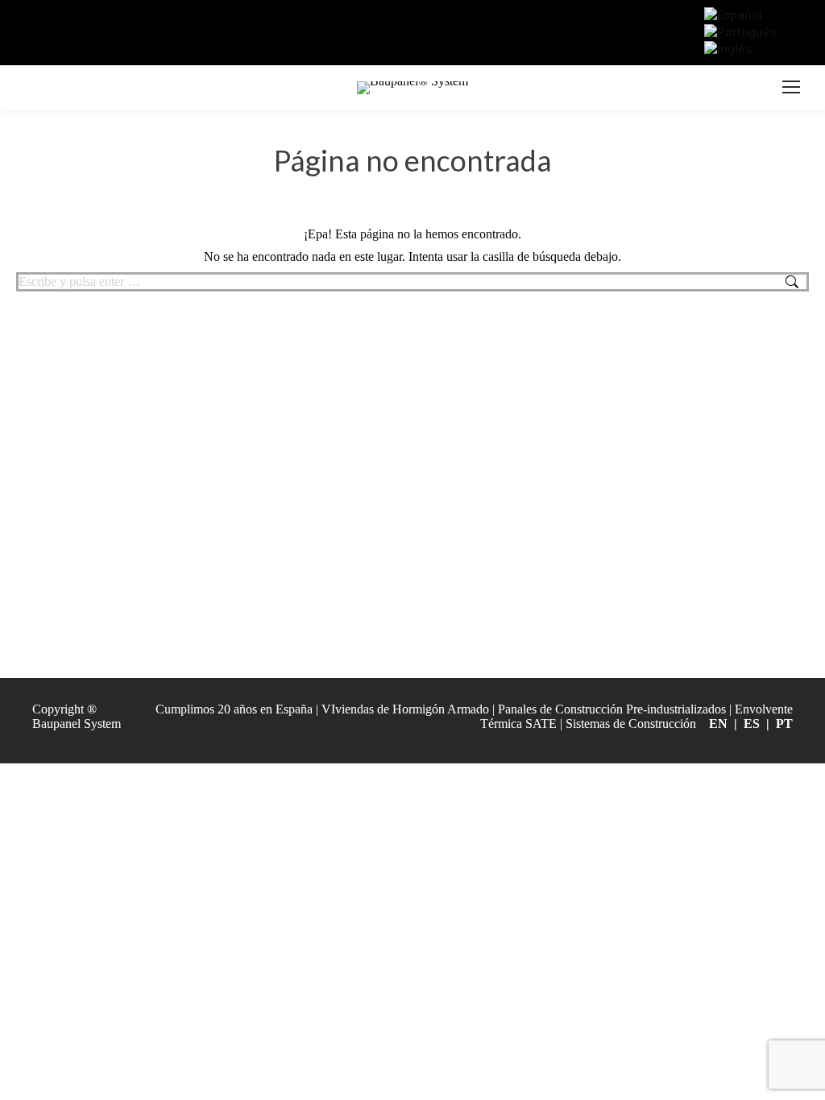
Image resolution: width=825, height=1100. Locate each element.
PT (784, 723)
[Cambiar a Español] (733, 15)
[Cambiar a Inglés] (728, 49)
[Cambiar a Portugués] (740, 32)
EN (718, 723)
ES (752, 723)
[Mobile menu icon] (791, 88)
